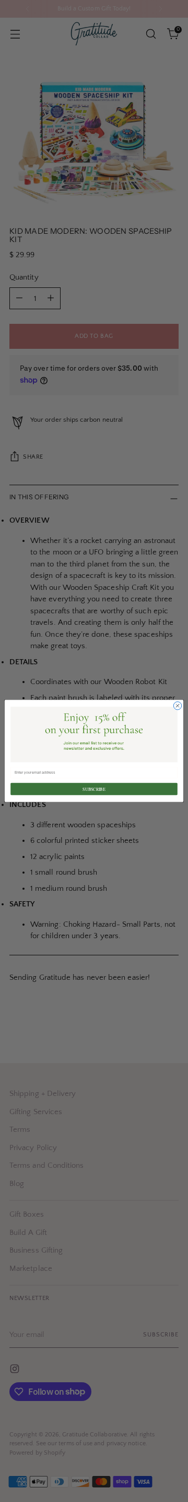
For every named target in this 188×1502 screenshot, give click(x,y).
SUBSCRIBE (94, 789)
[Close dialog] (177, 706)
